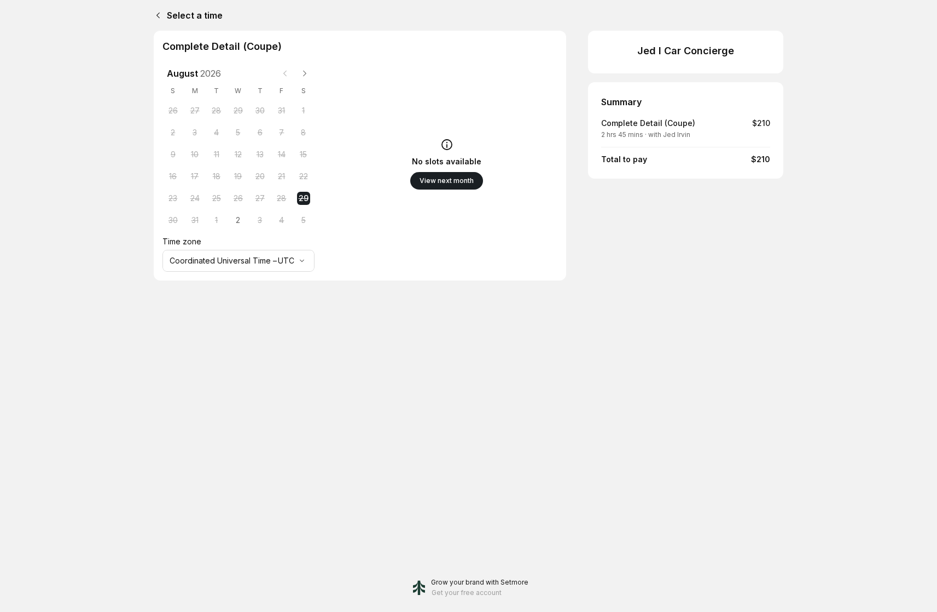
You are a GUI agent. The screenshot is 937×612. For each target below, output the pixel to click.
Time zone (181, 241)
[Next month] (304, 73)
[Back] (156, 15)
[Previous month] (285, 73)
